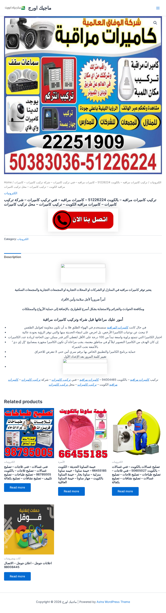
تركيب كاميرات (61, 380)
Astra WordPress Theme (113, 602)
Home (8, 182)
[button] (155, 23)
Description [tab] (12, 257)
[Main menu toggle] (158, 8)
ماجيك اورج (39, 8)
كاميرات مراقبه (139, 380)
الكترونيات (155, 182)
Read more (17, 487)
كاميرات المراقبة (117, 327)
